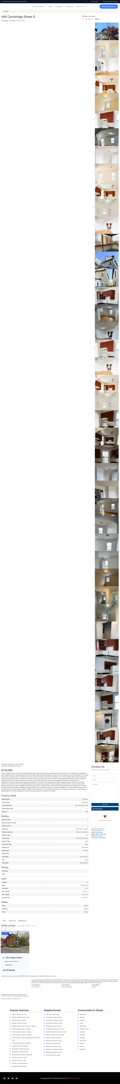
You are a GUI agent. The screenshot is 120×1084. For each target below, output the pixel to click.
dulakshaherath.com (73, 1078)
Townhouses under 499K (98, 838)
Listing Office (95, 985)
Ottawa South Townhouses (98, 834)
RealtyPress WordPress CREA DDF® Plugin (10, 998)
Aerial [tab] (4, 920)
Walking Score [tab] (22, 920)
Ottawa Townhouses (97, 836)
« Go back (5, 11)
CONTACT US (80, 6)
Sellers (50, 6)
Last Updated (35, 985)
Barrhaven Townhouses (98, 829)
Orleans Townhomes (97, 830)
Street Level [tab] (12, 920)
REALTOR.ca (6, 994)
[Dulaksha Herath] (10, 6)
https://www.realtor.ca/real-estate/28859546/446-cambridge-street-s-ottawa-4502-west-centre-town (28, 976)
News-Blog (69, 6)
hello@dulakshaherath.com (110, 1)
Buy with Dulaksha (38, 6)
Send (104, 804)
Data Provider (65, 985)
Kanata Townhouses (97, 832)
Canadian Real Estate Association (21, 996)
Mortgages (59, 6)
